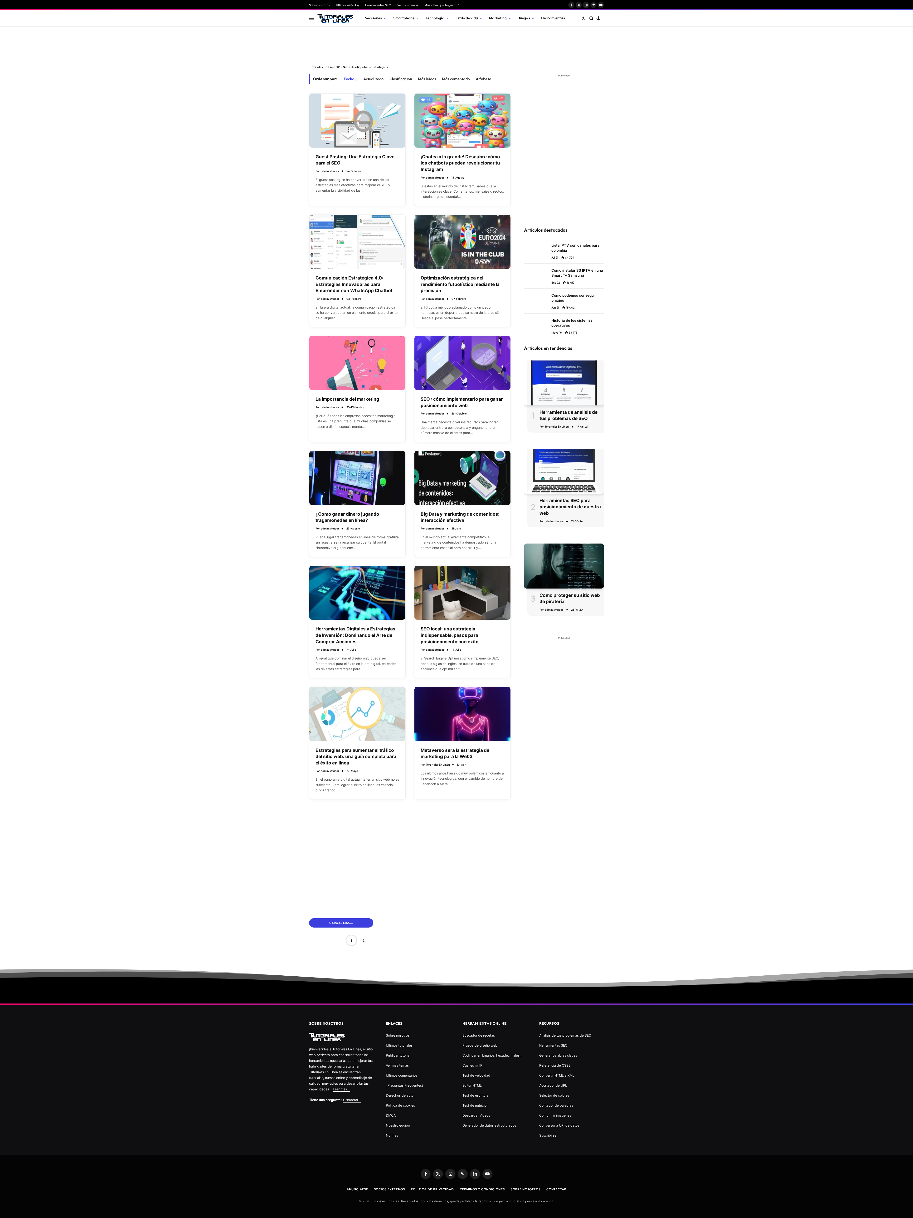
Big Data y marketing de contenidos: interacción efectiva (460, 517)
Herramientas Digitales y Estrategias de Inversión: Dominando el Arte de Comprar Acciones (355, 635)
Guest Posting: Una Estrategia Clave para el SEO (355, 160)
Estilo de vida (467, 18)
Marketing (498, 18)
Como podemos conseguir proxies (573, 298)
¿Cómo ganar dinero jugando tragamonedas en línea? (347, 517)
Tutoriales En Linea (438, 764)
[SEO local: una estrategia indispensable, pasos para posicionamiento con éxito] (462, 593)
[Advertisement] (456, 44)
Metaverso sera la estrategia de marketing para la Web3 (455, 753)
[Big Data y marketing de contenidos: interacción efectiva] (462, 478)
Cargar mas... (341, 923)
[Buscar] (591, 18)
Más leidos (427, 78)
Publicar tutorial (398, 1055)
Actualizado (373, 78)
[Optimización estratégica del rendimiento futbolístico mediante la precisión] (462, 242)
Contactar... (352, 1100)
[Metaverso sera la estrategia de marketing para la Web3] (462, 714)
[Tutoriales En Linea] (335, 18)
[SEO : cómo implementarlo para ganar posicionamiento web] (462, 363)
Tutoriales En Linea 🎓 (324, 67)
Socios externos (389, 1189)
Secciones (373, 18)
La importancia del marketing (347, 399)
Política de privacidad (432, 1189)
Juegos (524, 18)
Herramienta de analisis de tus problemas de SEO (568, 415)
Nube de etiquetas (356, 67)
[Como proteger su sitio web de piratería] (564, 566)
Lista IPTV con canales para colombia (575, 248)
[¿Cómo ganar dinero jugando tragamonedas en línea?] (357, 478)
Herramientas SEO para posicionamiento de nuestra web (570, 507)
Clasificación (400, 78)
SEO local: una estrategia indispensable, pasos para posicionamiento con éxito (450, 635)
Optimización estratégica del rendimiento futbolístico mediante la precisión (460, 284)
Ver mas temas (407, 5)
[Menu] (311, 18)
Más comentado (456, 78)
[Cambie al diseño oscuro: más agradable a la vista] (583, 18)
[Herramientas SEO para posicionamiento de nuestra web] (564, 471)
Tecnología (435, 18)
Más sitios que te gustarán (442, 5)
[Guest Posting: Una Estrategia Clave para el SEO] (357, 121)
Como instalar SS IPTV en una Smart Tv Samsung (577, 273)
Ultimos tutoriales (399, 1045)
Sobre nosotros (319, 5)
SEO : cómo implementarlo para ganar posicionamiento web (462, 402)
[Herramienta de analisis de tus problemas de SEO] (564, 382)
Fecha (349, 78)
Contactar (556, 1189)
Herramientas (553, 18)
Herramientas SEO (378, 5)
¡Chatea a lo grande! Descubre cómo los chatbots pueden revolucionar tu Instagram (460, 163)
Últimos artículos (347, 5)
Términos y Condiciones (482, 1189)
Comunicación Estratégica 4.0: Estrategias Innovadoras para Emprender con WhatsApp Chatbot (354, 284)
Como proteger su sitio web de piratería (569, 598)
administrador (330, 171)
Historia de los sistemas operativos (571, 323)
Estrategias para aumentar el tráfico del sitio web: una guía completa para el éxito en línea (356, 757)
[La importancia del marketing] (357, 363)
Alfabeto (483, 78)
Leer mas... (341, 1089)
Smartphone (404, 18)
